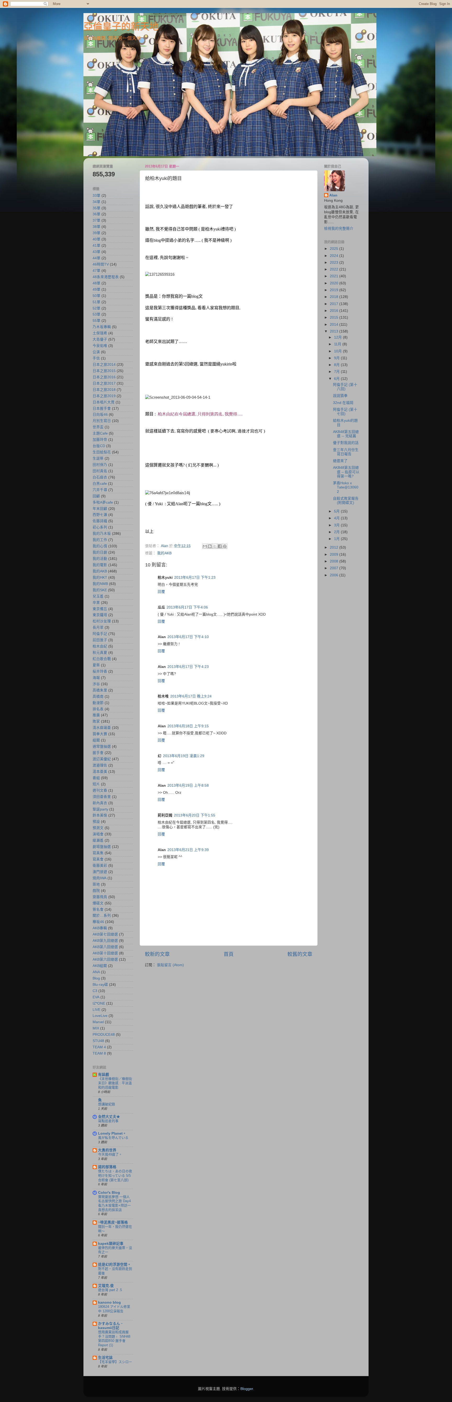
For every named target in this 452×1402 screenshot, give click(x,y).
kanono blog (109, 1302)
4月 (337, 518)
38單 (96, 227)
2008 (334, 561)
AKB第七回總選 (105, 934)
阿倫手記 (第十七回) (345, 412)
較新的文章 (157, 954)
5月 (337, 511)
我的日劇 (100, 552)
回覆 (161, 592)
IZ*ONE (99, 1003)
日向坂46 (100, 414)
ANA (96, 972)
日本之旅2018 (104, 390)
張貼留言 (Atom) (170, 965)
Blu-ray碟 (100, 985)
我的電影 (100, 565)
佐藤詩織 (100, 521)
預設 (96, 822)
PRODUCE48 (104, 1035)
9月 (337, 358)
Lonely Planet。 (112, 1133)
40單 (96, 239)
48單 (96, 283)
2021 (334, 276)
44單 (96, 258)
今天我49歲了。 (110, 1154)
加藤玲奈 (100, 440)
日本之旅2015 (104, 371)
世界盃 (98, 427)
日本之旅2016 (104, 377)
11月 (338, 344)
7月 (337, 372)
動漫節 (98, 703)
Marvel (98, 1022)
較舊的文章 (299, 954)
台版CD (99, 446)
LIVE (96, 1010)
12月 (338, 337)
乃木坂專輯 (102, 327)
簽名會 (98, 909)
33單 (96, 196)
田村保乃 (100, 465)
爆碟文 (98, 903)
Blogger (246, 1389)
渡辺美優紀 (102, 759)
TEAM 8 (99, 1053)
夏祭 (96, 665)
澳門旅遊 (100, 872)
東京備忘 (100, 609)
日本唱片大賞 (104, 402)
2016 (334, 311)
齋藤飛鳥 (100, 897)
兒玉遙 (98, 596)
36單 (96, 214)
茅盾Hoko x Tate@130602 (345, 487)
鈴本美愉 (100, 815)
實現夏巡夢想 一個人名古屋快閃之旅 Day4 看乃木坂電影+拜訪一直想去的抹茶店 (114, 1203)
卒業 (96, 603)
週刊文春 (100, 790)
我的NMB (100, 584)
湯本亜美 (100, 772)
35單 (96, 208)
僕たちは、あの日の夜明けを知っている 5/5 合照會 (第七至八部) (115, 1175)
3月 (337, 525)
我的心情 (100, 546)
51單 (96, 302)
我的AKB (164, 553)
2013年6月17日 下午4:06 (187, 607)
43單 (96, 252)
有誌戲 (103, 1075)
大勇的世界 (107, 1150)
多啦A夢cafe (103, 502)
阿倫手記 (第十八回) (345, 387)
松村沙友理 (102, 621)
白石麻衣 (100, 477)
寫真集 (98, 853)
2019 (334, 290)
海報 (96, 678)
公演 (96, 352)
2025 (334, 249)
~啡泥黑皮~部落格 (113, 1222)
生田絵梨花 (102, 452)
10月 (338, 351)
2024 (334, 256)
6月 (337, 379)
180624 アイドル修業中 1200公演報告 (114, 1309)
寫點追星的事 (108, 1121)
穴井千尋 (100, 490)
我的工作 (100, 540)
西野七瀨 (100, 515)
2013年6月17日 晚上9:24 (191, 696)
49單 (96, 289)
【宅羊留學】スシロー (115, 1362)
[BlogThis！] (209, 546)
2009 (334, 554)
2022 (334, 269)
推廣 (96, 715)
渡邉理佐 (100, 765)
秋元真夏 (100, 653)
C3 (95, 991)
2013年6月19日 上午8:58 (188, 785)
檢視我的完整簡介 (338, 228)
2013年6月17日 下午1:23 (195, 577)
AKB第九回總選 (105, 941)
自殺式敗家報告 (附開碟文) (346, 501)
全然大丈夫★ (109, 1117)
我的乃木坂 (102, 534)
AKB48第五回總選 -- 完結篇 (346, 434)
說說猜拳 (340, 396)
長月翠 (98, 627)
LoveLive (100, 1016)
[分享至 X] (214, 546)
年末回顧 (100, 509)
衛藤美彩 (100, 866)
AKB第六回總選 (105, 959)
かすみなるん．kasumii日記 (111, 1326)
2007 (334, 568)
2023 (334, 262)
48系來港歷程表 (106, 277)
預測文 (98, 828)
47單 (96, 271)
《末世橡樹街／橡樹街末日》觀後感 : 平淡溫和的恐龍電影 (115, 1083)
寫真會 (98, 859)
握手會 (98, 753)
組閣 (96, 740)
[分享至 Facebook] (219, 546)
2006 (334, 575)
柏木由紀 (100, 646)
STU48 (98, 1041)
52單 (96, 308)
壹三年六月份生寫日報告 (346, 452)
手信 (96, 358)
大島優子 (100, 339)
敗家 (96, 721)
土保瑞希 (100, 333)
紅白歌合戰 (102, 659)
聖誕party (100, 809)
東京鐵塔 (100, 615)
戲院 (96, 891)
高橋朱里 (100, 690)
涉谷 (96, 684)
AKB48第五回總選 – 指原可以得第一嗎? (346, 472)
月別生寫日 (102, 421)
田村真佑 (100, 471)
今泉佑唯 (100, 346)
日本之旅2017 (104, 383)
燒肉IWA (99, 878)
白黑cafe (100, 484)
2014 (334, 324)
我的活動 (100, 559)
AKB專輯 (100, 928)
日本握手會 (102, 408)
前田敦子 (100, 640)
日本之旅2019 (104, 396)
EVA (96, 997)
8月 (337, 365)
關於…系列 (102, 915)
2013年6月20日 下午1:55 (194, 815)
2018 (334, 297)
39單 (96, 233)
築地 (96, 884)
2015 (334, 317)
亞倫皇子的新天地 (121, 26)
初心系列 (100, 527)
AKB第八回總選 (105, 947)
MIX (96, 1028)
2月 (337, 532)
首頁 (229, 954)
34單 (96, 202)
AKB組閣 (100, 966)
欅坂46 (98, 922)
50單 (96, 296)
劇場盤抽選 (102, 847)
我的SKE (100, 590)
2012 (334, 547)
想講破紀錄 (106, 1104)
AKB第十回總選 (105, 953)
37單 (96, 220)
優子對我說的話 (346, 443)
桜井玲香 (100, 671)
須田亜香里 (102, 797)
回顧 (96, 496)
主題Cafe (100, 433)
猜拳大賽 (100, 734)
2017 (334, 304)
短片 (96, 784)
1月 (337, 539)
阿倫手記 (100, 634)
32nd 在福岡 (343, 403)
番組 (96, 778)
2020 (334, 283)
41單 (96, 245)
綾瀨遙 (98, 840)
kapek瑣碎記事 (110, 1244)
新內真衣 (100, 803)
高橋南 (98, 697)
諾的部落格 (107, 1167)
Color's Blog (109, 1193)
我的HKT (100, 577)
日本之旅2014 (104, 365)
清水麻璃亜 (102, 728)
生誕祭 (98, 458)
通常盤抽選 (102, 746)
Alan (333, 195)
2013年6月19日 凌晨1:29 (183, 756)
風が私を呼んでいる (113, 1138)
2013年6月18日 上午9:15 (188, 726)
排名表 (98, 709)
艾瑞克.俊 (106, 1286)
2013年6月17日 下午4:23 (188, 667)
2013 (334, 331)
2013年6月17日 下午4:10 (188, 637)
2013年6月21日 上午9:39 (188, 850)
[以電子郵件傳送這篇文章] (204, 546)
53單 (96, 314)
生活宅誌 (105, 1358)
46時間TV (101, 264)
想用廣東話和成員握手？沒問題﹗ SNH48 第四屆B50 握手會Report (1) (114, 1338)
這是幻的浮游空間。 (114, 1264)
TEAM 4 (99, 1047)
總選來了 (340, 461)
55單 (96, 321)
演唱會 (98, 834)
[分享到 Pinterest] (224, 546)
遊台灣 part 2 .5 (110, 1290)
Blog (96, 978)
